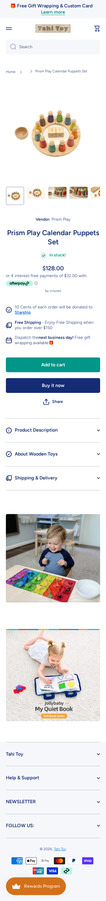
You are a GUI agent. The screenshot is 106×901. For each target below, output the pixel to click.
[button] (97, 29)
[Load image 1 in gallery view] (15, 196)
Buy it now (53, 385)
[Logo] (53, 28)
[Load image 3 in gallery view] (57, 193)
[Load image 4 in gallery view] (78, 193)
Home (11, 72)
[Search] (11, 47)
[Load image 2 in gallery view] (36, 193)
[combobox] (53, 47)
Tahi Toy (60, 849)
